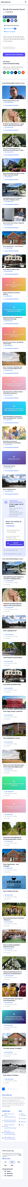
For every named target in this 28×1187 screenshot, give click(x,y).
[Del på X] (8, 20)
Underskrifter (11, 28)
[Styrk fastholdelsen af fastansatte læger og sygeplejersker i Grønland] (14, 412)
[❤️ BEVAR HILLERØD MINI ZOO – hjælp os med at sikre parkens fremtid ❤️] (14, 120)
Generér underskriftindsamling (15, 543)
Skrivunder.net (5, 2)
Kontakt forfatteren (9, 47)
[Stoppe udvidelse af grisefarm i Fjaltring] (14, 289)
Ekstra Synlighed (10, 31)
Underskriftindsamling (12, 25)
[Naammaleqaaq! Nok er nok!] (14, 96)
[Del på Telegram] (19, 72)
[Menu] (25, 2)
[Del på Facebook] (11, 72)
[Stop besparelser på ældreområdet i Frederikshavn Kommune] (14, 388)
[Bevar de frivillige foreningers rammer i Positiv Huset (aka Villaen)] (14, 169)
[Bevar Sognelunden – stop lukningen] (14, 242)
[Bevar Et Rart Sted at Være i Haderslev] (14, 218)
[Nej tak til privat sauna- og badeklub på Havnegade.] (14, 338)
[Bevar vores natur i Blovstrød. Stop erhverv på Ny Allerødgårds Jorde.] (14, 363)
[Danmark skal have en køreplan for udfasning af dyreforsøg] (14, 313)
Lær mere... (7, 1158)
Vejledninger (6, 1111)
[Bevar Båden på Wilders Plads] (14, 265)
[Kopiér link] (15, 20)
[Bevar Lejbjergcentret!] (14, 485)
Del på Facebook (11, 17)
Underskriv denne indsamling (14, 54)
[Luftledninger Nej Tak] (14, 461)
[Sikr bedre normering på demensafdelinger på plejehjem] (14, 437)
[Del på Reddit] (23, 72)
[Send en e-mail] (12, 20)
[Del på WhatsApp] (4, 20)
